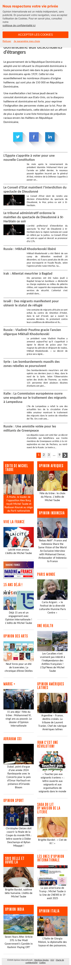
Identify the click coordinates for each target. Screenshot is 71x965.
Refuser (7, 41)
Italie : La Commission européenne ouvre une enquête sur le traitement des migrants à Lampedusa (34, 398)
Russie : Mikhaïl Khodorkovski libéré (29, 249)
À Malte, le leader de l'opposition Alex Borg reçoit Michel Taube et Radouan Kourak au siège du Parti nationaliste (18, 504)
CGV (52, 960)
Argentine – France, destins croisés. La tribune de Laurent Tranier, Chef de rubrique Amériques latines (52, 722)
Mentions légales (41, 960)
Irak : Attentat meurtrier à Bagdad (27, 273)
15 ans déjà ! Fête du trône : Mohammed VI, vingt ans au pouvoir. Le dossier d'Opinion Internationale (19, 719)
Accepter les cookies (35, 34)
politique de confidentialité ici (19, 25)
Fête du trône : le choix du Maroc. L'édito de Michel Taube (52, 497)
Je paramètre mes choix (27, 41)
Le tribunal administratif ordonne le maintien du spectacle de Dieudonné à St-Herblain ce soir (33, 217)
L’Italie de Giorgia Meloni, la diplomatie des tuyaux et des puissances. (52, 942)
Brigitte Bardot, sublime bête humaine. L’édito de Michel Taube (18, 893)
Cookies (42, 963)
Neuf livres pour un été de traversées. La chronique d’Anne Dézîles (19, 667)
